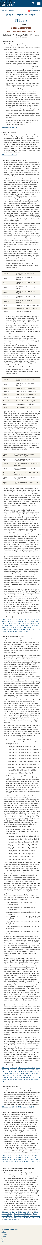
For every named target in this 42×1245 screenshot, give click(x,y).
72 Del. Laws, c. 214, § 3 (9, 1107)
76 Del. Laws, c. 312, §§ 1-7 (29, 625)
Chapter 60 (11, 10)
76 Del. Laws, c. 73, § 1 (12, 625)
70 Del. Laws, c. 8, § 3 (25, 1156)
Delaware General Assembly (10, 1229)
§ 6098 (25, 15)
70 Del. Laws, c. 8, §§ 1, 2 (26, 620)
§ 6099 (30, 15)
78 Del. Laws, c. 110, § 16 (17, 1161)
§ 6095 (8, 15)
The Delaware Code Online (8, 3)
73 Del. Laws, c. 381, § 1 (16, 623)
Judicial (4, 1232)
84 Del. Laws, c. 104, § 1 (20, 631)
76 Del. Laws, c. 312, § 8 (21, 1159)
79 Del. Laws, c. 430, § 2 (26, 1107)
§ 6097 (17, 15)
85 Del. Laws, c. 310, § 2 (10, 1219)
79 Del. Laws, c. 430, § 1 (12, 629)
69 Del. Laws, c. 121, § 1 (9, 127)
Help (3, 1241)
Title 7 (4, 10)
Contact (4, 1236)
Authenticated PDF (35, 10)
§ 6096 (12, 15)
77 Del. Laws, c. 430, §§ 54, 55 (11, 627)
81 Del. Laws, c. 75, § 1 (28, 629)
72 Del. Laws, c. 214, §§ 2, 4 (22, 1157)
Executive (4, 1234)
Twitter (3, 1239)
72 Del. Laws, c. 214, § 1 (21, 621)
